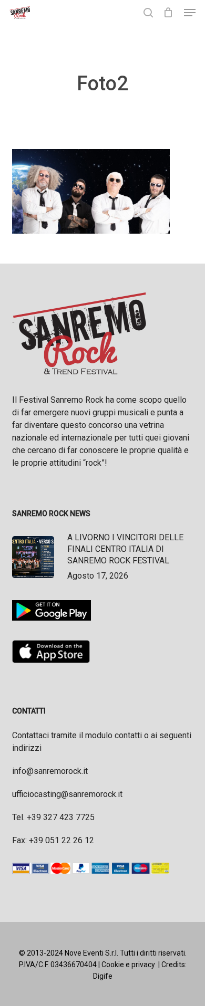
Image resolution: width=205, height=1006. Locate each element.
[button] (190, 12)
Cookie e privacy (128, 964)
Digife (102, 976)
